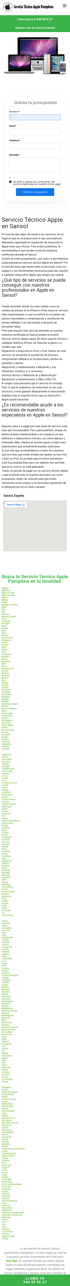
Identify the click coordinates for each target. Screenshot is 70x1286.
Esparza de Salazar (11, 821)
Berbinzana (7, 716)
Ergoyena (6, 813)
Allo (3, 612)
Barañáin (6, 692)
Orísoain (6, 1072)
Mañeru (5, 987)
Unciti (4, 1170)
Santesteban (8, 1132)
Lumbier (5, 982)
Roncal (5, 1108)
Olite (4, 1060)
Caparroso (6, 754)
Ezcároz (6, 839)
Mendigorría (7, 1001)
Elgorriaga (6, 806)
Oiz (3, 1051)
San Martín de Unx (10, 1123)
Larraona (6, 942)
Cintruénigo (7, 771)
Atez (4, 680)
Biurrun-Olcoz (8, 730)
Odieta (5, 1048)
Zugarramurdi (8, 1236)
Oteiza (5, 1081)
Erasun (5, 811)
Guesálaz (6, 884)
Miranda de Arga (9, 1011)
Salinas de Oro (8, 1118)
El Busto (6, 742)
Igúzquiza (6, 896)
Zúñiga (5, 1238)
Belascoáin (7, 713)
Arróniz (5, 671)
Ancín (4, 619)
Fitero (4, 849)
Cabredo (6, 746)
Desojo (5, 790)
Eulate (5, 835)
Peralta (5, 1090)
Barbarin (6, 697)
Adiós (4, 602)
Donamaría (7, 795)
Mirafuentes (7, 1008)
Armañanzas (8, 668)
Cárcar (5, 757)
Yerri (4, 1224)
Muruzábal (7, 1032)
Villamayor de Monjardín (13, 1212)
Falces (5, 847)
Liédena (5, 973)
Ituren (4, 908)
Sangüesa (6, 1125)
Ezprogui (6, 844)
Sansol (5, 1127)
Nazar (4, 1037)
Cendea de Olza (9, 783)
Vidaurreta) (7, 1208)
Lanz (4, 935)
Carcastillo (7, 759)
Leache (5, 949)
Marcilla (5, 992)
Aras (4, 647)
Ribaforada (7, 1104)
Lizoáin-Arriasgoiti (10, 975)
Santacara (6, 1130)
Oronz (4, 1077)
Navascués (7, 1034)
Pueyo (4, 1101)
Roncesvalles (8, 1111)
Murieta (5, 1025)
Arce (4, 652)
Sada (4, 1113)
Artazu (5, 678)
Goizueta (6, 877)
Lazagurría (7, 947)
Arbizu (5, 649)
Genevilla (6, 875)
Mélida (5, 994)
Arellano (6, 656)
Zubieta (5, 1234)
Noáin (4, 1039)
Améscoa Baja (9, 616)
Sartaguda (6, 1137)
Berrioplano (7, 720)
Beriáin (5, 718)
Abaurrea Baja (8, 595)
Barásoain (6, 694)
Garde (4, 868)
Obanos (5, 1041)
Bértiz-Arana (7, 725)
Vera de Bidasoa (9, 1201)
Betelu (5, 727)
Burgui (5, 737)
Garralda (6, 873)
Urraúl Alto (7, 1179)
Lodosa (5, 977)
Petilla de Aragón (10, 1092)
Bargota (5, 699)
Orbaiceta (6, 1067)
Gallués (5, 863)
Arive (4, 666)
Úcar (4, 1163)
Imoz (4, 898)
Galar (4, 858)
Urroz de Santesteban (12, 1184)
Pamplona (6, 1087)
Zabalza (5, 1229)
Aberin (5, 597)
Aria (3, 664)
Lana (4, 933)
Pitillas (5, 1097)
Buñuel (5, 732)
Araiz (4, 633)
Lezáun (5, 970)
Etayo (4, 830)
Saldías (5, 1116)
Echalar (5, 832)
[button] (35, 19)
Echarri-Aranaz (9, 799)
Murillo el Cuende (10, 1027)
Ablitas (5, 600)
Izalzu (4, 921)
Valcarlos (6, 1196)
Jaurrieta (6, 923)
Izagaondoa (7, 915)
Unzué (5, 1172)
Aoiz (4, 630)
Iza (3, 913)
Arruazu (5, 673)
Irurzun (5, 903)
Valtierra (6, 1198)
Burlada (5, 739)
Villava (5, 1219)
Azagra (5, 685)
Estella (5, 825)
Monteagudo (8, 1015)
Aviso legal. (12, 1261)
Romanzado (7, 1106)
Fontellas (6, 851)
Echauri (5, 802)
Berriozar (6, 723)
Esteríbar (6, 828)
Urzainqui (6, 1189)
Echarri (5, 797)
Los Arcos (6, 654)
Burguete (6, 734)
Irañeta (5, 901)
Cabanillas (7, 744)
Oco (4, 1046)
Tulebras (6, 1160)
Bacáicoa (6, 690)
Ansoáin (6, 623)
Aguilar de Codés (10, 605)
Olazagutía (7, 1055)
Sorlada (5, 1142)
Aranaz (5, 645)
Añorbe (5, 628)
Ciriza (4, 776)
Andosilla (6, 621)
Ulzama (5, 1168)
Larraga (5, 940)
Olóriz (4, 1065)
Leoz (4, 961)
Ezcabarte (6, 837)
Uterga (5, 1191)
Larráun (5, 944)
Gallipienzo (7, 861)
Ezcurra (5, 842)
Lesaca (5, 968)
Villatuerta (6, 1217)
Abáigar (5, 588)
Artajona (6, 675)
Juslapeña (7, 928)
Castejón (6, 766)
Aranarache (7, 638)
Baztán (5, 706)
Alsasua (6, 614)
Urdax (4, 1175)
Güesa (5, 882)
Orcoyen (6, 1074)
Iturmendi (6, 910)
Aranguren (7, 640)
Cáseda (5, 764)
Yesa (4, 1227)
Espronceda (7, 823)
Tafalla (5, 1146)
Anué (4, 626)
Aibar (4, 607)
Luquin (5, 985)
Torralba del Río (9, 1153)
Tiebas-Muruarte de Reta (13, 1149)
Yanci (4, 1222)
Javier (4, 926)
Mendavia (6, 996)
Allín (4, 609)
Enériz (5, 809)
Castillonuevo (8, 769)
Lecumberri (7, 959)
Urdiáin (5, 1177)
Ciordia (5, 778)
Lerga (4, 963)
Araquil (5, 635)
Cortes (5, 787)
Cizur (4, 780)
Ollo (3, 1063)
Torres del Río (8, 1156)
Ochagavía (7, 1044)
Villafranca (7, 1210)
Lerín (4, 966)
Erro (3, 816)
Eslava (5, 818)
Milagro (5, 1006)
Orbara (5, 1070)
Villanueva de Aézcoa (12, 1215)
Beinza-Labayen (9, 708)
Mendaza (6, 999)
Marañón (6, 989)
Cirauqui (6, 773)
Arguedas (6, 661)
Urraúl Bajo (7, 1182)
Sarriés (5, 1134)
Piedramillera (8, 1094)
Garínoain (6, 870)
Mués (4, 1020)
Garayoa (6, 865)
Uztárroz (6, 1194)
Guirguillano (7, 887)
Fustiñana (6, 856)
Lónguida (6, 980)
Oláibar (5, 1053)
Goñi (4, 880)
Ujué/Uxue (7, 1165)
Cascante (6, 761)
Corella (5, 785)
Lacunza (6, 930)
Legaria (5, 954)
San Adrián (7, 1120)
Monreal (5, 1013)
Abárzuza (6, 590)
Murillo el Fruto (8, 1029)
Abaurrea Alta (8, 593)
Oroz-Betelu (7, 1079)
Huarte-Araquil (8, 891)
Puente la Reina (9, 1099)
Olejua (5, 1058)
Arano (4, 642)
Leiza (4, 956)
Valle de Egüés (9, 804)
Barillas (5, 701)
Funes (4, 854)
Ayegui (5, 682)
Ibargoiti (5, 894)
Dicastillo (6, 792)
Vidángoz (6, 1205)
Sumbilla (6, 1144)
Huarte (5, 889)
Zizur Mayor (7, 1231)
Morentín (6, 1018)
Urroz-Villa (6, 1186)
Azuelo (5, 687)
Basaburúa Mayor (10, 704)
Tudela (5, 1158)
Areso (4, 659)
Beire (4, 711)
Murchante (7, 1022)
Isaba (4, 906)
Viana (4, 1203)
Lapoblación (7, 937)
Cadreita (6, 749)
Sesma (5, 1139)
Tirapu (4, 1151)
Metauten (6, 1003)
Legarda (5, 951)
